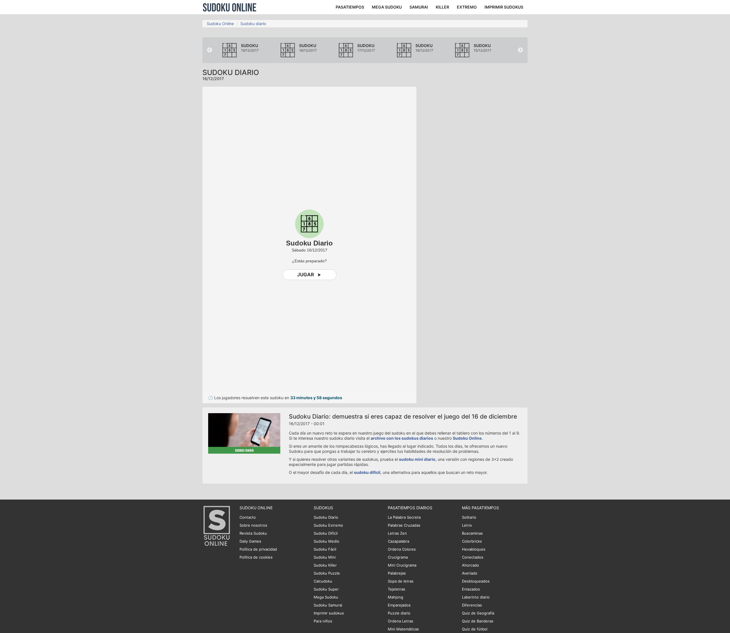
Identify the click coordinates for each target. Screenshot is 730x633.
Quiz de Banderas (477, 621)
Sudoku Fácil (325, 549)
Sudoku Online (229, 7)
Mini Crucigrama (402, 565)
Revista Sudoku (253, 533)
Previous (209, 50)
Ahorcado (470, 565)
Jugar (305, 274)
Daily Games (250, 541)
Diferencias (472, 605)
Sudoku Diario (326, 517)
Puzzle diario (399, 613)
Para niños (323, 621)
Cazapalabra (398, 541)
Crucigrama (398, 557)
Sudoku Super (326, 589)
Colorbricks (472, 541)
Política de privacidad (258, 549)
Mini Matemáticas (403, 629)
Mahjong (395, 597)
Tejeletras (396, 589)
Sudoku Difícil (326, 533)
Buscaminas (472, 533)
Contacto (248, 517)
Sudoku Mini (325, 557)
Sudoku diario (253, 23)
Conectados (472, 557)
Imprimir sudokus (329, 613)
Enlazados (471, 589)
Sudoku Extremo (328, 525)
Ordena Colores (402, 549)
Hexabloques (473, 549)
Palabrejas (397, 573)
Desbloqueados (476, 581)
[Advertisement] (476, 172)
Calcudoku (323, 581)
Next (520, 50)
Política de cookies (256, 557)
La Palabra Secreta (404, 517)
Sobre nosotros (253, 525)
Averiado (469, 573)
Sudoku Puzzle (327, 573)
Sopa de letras (400, 581)
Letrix (467, 525)
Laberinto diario (476, 597)
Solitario (469, 517)
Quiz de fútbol (474, 629)
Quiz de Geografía (478, 613)
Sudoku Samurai (328, 605)
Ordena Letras (400, 621)
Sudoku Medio (326, 541)
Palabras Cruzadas (404, 525)
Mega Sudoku (326, 597)
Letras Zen (397, 533)
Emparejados (399, 605)
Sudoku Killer (325, 565)
